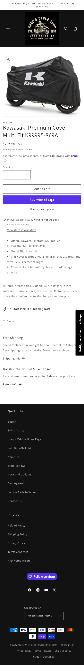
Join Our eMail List (19, 448)
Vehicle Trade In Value (22, 492)
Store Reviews (16, 465)
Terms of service (43, 650)
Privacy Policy (16, 543)
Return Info (10, 384)
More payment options (42, 209)
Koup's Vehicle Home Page (24, 439)
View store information (21, 230)
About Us (14, 457)
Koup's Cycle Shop (27, 644)
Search (12, 421)
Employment (16, 483)
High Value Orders (19, 560)
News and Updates (19, 474)
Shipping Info (12, 358)
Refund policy (67, 644)
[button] (8, 28)
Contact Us (15, 501)
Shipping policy (63, 650)
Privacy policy (24, 650)
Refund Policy (16, 525)
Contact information (43, 656)
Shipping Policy (17, 534)
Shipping (7, 149)
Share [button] (10, 321)
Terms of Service (18, 552)
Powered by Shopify (47, 644)
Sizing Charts (16, 430)
